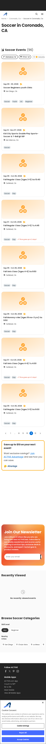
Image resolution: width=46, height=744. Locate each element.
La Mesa (36, 644)
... (14, 433)
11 (31, 433)
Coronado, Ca (15, 18)
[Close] (42, 702)
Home (3, 18)
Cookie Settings (23, 726)
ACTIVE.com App (11, 681)
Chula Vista (23, 644)
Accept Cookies (23, 739)
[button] (25, 57)
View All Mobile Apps (12, 693)
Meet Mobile (9, 690)
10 (27, 433)
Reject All (23, 733)
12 (35, 433)
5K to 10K (7, 687)
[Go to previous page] (6, 433)
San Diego (9, 644)
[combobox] (9, 57)
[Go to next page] (40, 433)
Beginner (15, 630)
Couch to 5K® (9, 684)
